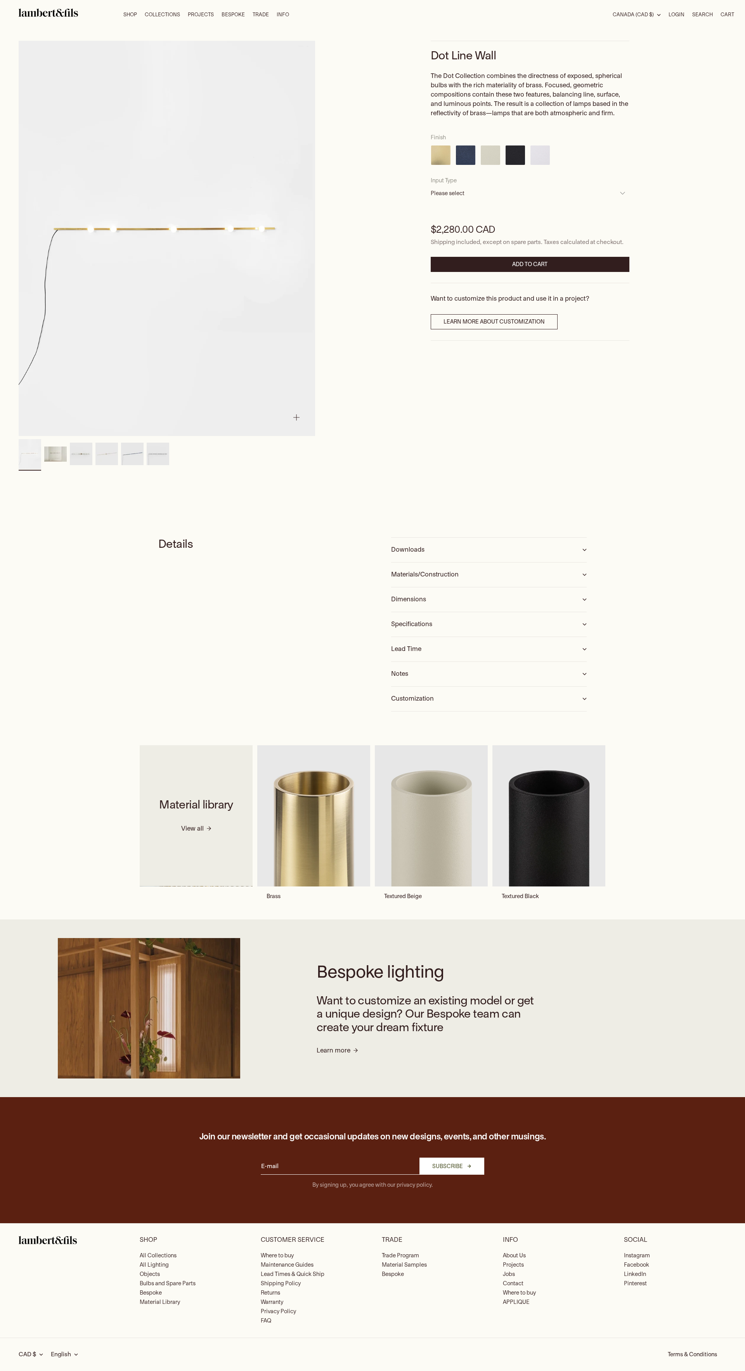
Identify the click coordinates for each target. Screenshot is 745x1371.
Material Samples (404, 1265)
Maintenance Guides (287, 1265)
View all (192, 829)
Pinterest (635, 1283)
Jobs (509, 1274)
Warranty (272, 1302)
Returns (270, 1293)
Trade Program (400, 1255)
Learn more (333, 1050)
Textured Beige (403, 896)
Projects (201, 15)
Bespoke (233, 15)
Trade (261, 15)
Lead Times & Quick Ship (292, 1274)
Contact (513, 1283)
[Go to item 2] (55, 454)
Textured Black (520, 896)
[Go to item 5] (132, 454)
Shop (130, 15)
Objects (150, 1274)
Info (283, 15)
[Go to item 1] (30, 454)
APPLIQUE (516, 1302)
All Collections (158, 1255)
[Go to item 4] (106, 454)
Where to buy (277, 1255)
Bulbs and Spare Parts (168, 1283)
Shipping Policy (281, 1283)
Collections (162, 15)
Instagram (637, 1255)
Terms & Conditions (692, 1354)
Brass (274, 896)
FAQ (266, 1320)
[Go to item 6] (158, 454)
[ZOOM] (296, 417)
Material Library (160, 1302)
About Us (514, 1255)
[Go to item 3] (81, 454)
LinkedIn (635, 1274)
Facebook (636, 1265)
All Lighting (154, 1265)
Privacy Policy (278, 1311)
